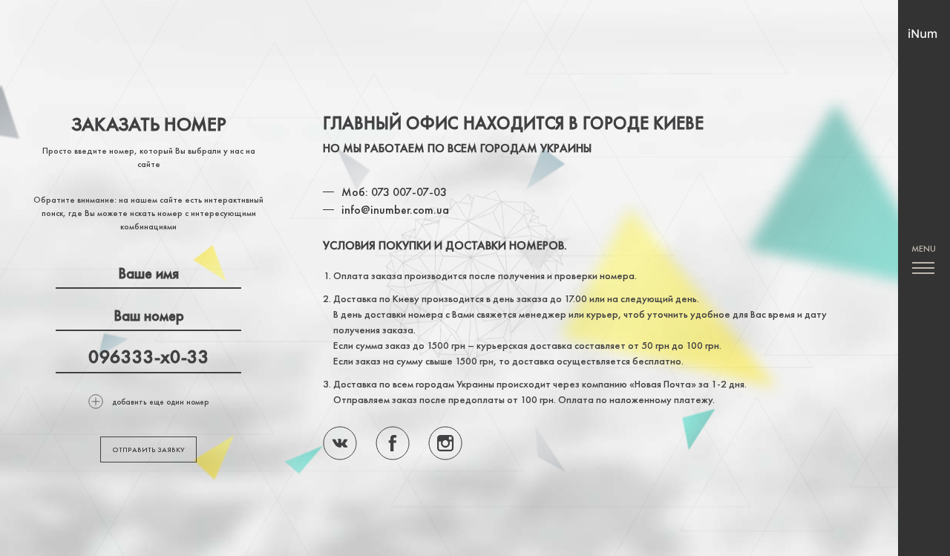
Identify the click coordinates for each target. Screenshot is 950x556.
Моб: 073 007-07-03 (394, 192)
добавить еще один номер (160, 401)
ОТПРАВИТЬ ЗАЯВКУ (148, 449)
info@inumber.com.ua (395, 210)
